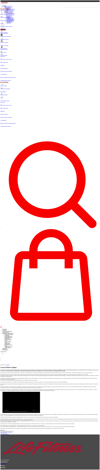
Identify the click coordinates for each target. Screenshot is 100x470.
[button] (51, 180)
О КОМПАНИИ (5, 332)
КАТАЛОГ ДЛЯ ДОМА (8, 6)
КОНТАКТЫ (5, 349)
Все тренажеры (4, 8)
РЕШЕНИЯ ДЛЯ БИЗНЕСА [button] (9, 11)
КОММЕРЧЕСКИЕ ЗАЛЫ (9, 18)
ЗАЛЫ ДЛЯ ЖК (8, 23)
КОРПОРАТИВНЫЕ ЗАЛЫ (10, 21)
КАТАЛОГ (4, 5)
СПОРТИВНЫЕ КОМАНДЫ (10, 20)
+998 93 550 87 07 (3, 28)
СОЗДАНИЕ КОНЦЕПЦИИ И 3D (8, 336)
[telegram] (3, 27)
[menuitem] (31, 11)
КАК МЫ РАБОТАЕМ (9, 334)
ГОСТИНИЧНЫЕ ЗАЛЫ (9, 19)
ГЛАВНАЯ (4, 329)
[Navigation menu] (1, 327)
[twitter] (3, 24)
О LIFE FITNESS (8, 9)
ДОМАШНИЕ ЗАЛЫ (9, 22)
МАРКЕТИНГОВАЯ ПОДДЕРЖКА (8, 338)
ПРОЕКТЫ (4, 348)
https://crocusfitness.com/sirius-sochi (6, 432)
